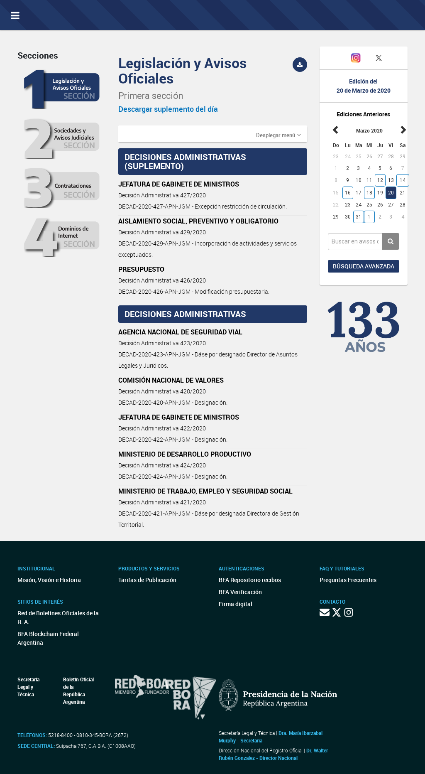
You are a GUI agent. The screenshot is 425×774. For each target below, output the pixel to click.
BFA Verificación (240, 592)
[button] (278, 135)
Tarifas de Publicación (147, 580)
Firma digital (235, 604)
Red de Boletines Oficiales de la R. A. (58, 617)
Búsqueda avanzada (363, 266)
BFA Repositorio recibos (250, 580)
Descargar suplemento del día (168, 109)
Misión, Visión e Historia (49, 580)
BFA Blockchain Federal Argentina (48, 638)
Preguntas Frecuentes (348, 580)
